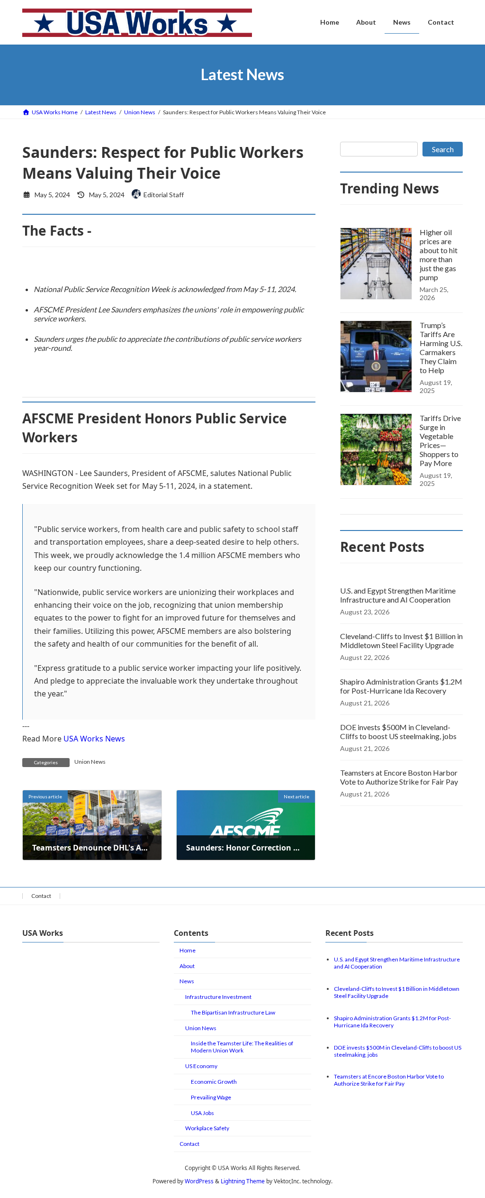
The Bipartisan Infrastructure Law (233, 1012)
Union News (90, 761)
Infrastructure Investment (218, 997)
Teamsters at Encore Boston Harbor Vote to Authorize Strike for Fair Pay (399, 777)
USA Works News (94, 738)
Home (188, 950)
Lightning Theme (243, 1181)
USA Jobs (202, 1112)
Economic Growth (214, 1081)
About (187, 965)
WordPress (199, 1181)
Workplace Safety (207, 1128)
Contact (41, 895)
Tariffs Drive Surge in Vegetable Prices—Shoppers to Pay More (440, 440)
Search (443, 149)
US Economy (201, 1066)
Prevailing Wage (211, 1097)
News (187, 981)
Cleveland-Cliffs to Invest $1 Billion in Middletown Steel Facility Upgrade (401, 640)
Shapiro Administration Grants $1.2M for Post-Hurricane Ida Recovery (401, 686)
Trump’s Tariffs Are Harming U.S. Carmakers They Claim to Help (441, 347)
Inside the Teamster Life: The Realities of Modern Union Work (242, 1047)
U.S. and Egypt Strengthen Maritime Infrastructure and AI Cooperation (398, 595)
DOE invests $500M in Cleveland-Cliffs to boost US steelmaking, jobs (398, 731)
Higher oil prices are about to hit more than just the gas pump (439, 255)
